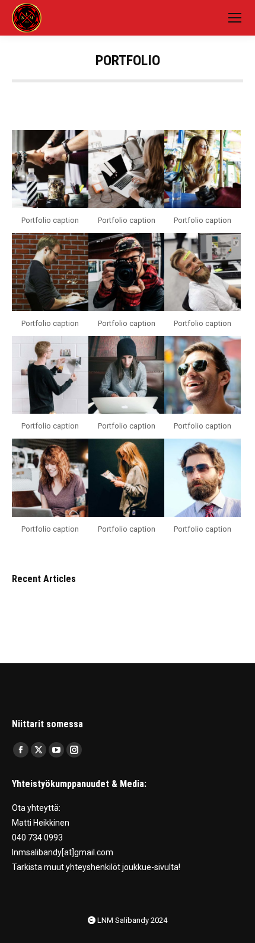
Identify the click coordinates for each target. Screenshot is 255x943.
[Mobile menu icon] (235, 17)
